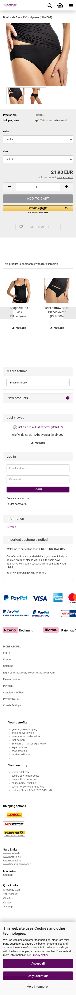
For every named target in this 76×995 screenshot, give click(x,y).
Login (38, 489)
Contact (7, 659)
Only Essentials (38, 976)
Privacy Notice (40, 955)
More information (38, 986)
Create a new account (19, 498)
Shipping (8, 665)
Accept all (38, 963)
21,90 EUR (38, 442)
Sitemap (11, 527)
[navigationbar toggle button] (70, 5)
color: (6, 131)
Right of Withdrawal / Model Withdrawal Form (29, 672)
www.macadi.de (12, 860)
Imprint (7, 652)
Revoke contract (12, 679)
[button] (9, 186)
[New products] (67, 398)
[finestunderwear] (8, 5)
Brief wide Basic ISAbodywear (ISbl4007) (38, 434)
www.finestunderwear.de (17, 864)
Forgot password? (17, 504)
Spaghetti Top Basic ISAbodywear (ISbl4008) (19, 312)
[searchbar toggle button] (49, 5)
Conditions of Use (13, 692)
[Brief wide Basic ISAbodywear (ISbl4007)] (38, 54)
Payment (8, 685)
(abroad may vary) (58, 120)
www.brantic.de (12, 857)
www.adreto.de (11, 853)
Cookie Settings (12, 705)
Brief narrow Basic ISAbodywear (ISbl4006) (57, 312)
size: (5, 151)
